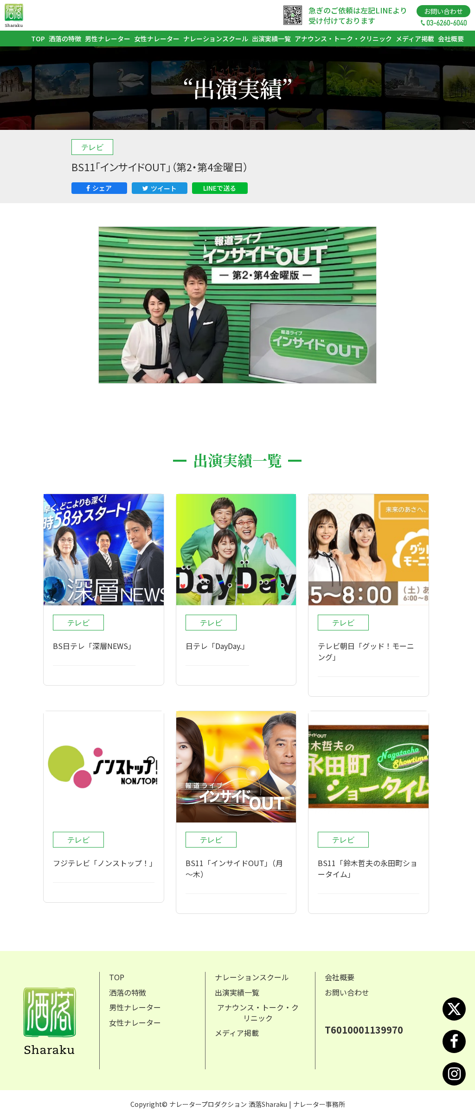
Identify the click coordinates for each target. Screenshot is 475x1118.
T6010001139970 (364, 1029)
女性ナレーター (157, 38)
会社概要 (451, 38)
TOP (38, 38)
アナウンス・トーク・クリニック (343, 38)
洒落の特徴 (65, 38)
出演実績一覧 (271, 38)
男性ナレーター (107, 38)
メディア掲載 (415, 38)
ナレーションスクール (215, 38)
